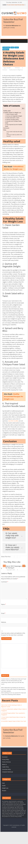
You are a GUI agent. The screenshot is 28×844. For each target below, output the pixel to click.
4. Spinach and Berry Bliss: (12, 119)
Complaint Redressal (7, 772)
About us (4, 764)
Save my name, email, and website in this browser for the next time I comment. (13, 634)
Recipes (4, 790)
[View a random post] (24, 41)
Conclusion (6, 128)
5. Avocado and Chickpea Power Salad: (13, 122)
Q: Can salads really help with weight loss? (14, 132)
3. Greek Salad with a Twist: (12, 117)
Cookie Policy (5, 767)
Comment (4, 582)
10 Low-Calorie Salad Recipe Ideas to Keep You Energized (15, 5)
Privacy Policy (5, 759)
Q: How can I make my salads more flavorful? (14, 135)
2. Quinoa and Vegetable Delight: (13, 116)
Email (3, 613)
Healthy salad (6, 110)
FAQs (4, 130)
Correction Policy (6, 769)
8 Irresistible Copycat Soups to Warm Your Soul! (13, 721)
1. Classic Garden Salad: (11, 114)
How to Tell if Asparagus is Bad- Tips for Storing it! (14, 567)
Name (3, 604)
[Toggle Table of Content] (22, 108)
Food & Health (6, 47)
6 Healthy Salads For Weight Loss (12, 112)
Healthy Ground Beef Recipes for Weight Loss (13, 396)
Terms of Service (6, 762)
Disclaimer (5, 757)
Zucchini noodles (13, 421)
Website (3, 622)
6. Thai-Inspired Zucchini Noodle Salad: (13, 125)
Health (16, 47)
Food (12, 47)
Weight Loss (5, 49)
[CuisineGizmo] (3, 41)
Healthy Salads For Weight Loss (16, 69)
